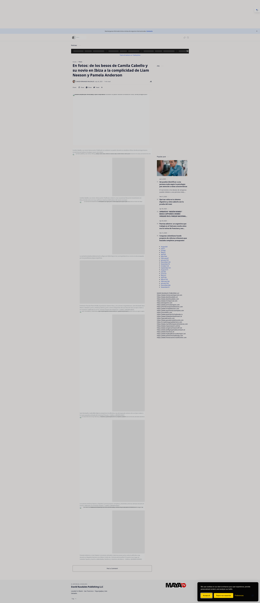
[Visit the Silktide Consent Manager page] (252, 595)
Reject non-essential (223, 595)
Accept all (206, 595)
